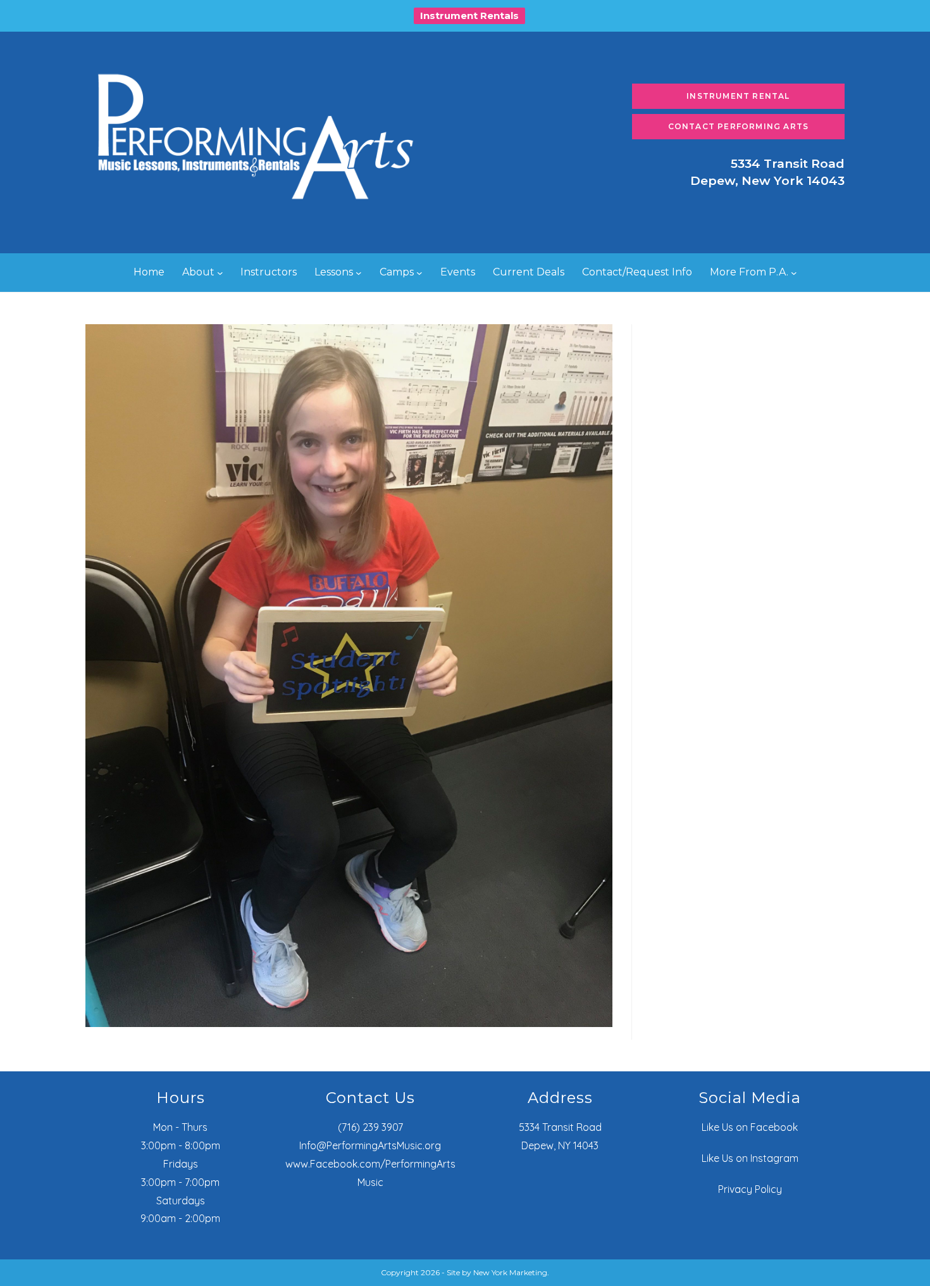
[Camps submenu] (419, 273)
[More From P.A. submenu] (794, 273)
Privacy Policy (750, 1189)
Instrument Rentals (469, 15)
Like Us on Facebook (750, 1127)
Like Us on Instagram (750, 1158)
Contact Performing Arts (738, 126)
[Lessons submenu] (359, 273)
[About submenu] (220, 273)
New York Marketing (510, 1272)
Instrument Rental (738, 96)
